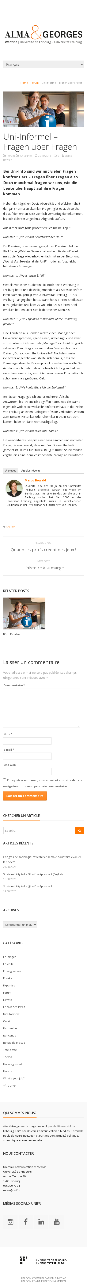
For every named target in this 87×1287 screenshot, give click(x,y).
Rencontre (9, 1035)
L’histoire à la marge (43, 568)
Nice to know (11, 1014)
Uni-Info (10, 526)
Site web (10, 765)
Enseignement (12, 971)
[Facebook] (26, 1221)
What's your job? (13, 1078)
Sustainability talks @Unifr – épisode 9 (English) (33, 874)
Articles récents (31, 470)
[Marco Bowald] (14, 494)
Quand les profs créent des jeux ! (43, 550)
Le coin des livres (14, 1007)
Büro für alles (11, 634)
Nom (8, 734)
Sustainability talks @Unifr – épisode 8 (27, 886)
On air (7, 1021)
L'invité (7, 1000)
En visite (8, 964)
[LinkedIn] (41, 1221)
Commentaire (14, 685)
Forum (35, 83)
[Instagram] (10, 1221)
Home (24, 83)
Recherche (10, 1028)
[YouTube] (56, 1221)
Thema (7, 1057)
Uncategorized (12, 1064)
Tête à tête (10, 1050)
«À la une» (26, 156)
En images (9, 957)
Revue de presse (14, 1042)
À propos (10, 470)
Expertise (9, 985)
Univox (7, 1071)
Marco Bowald (35, 480)
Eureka (7, 978)
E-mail (9, 750)
